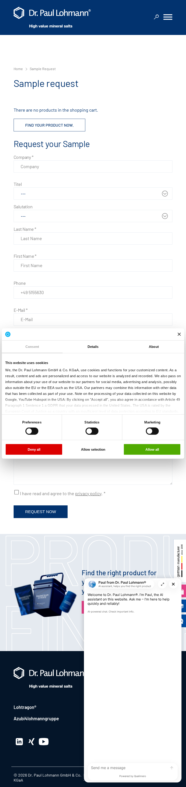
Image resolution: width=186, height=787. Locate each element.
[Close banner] (179, 334)
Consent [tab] (32, 346)
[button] (167, 17)
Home (18, 68)
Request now (40, 511)
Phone (20, 283)
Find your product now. (49, 125)
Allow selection (93, 449)
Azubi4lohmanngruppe (36, 718)
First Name (25, 256)
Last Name (25, 229)
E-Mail (20, 310)
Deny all (34, 449)
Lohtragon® (25, 707)
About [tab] (154, 346)
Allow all (152, 449)
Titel (18, 184)
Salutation (23, 206)
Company (24, 157)
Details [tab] (93, 346)
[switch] (31, 431)
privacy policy (88, 493)
